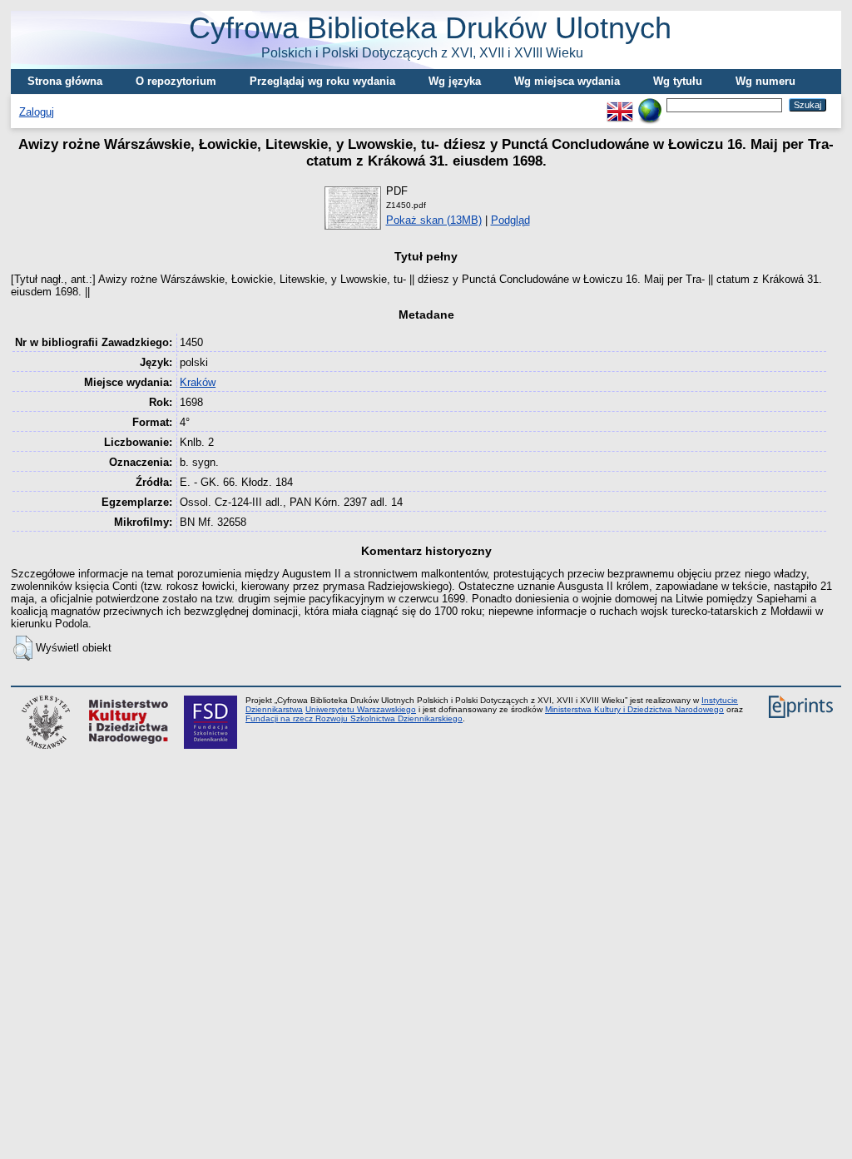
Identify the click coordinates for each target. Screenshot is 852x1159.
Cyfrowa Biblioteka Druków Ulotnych (430, 35)
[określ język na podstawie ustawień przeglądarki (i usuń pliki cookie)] (650, 104)
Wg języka (454, 81)
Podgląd (510, 220)
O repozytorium (176, 81)
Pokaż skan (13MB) (434, 220)
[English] (620, 104)
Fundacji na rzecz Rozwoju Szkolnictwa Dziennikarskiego (354, 718)
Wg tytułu (677, 81)
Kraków (197, 382)
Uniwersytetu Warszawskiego (360, 709)
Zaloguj (36, 112)
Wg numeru (765, 81)
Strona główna (64, 81)
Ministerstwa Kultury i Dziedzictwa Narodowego (634, 709)
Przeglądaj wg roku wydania (322, 81)
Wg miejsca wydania (567, 81)
